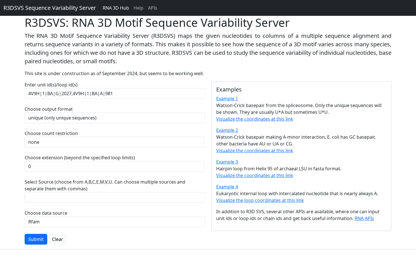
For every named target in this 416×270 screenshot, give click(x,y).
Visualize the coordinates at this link (254, 119)
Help (138, 8)
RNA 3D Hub (116, 8)
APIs (152, 8)
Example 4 (227, 187)
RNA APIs (364, 218)
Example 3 (227, 162)
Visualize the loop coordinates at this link (260, 200)
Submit (36, 239)
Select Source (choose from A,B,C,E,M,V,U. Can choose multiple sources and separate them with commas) (105, 185)
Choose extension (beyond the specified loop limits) (80, 157)
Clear (57, 239)
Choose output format (49, 109)
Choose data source (46, 213)
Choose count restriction (51, 133)
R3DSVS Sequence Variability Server (49, 8)
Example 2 (227, 130)
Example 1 (227, 98)
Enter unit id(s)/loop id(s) (52, 85)
